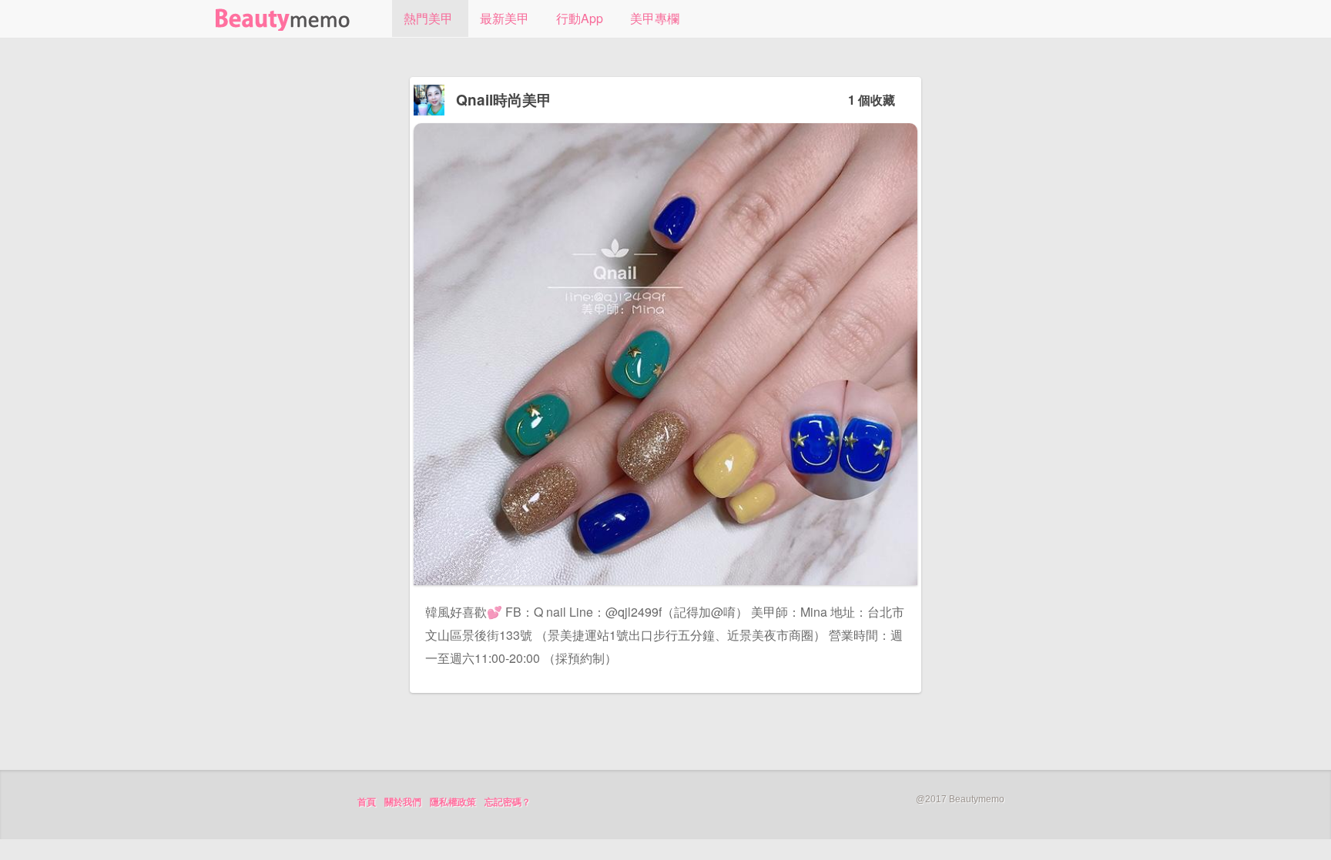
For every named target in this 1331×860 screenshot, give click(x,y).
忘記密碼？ (507, 802)
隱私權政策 (453, 802)
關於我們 (402, 802)
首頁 (366, 802)
